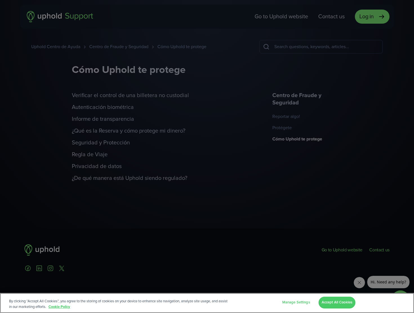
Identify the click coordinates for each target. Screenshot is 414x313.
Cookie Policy (59, 307)
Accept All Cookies (337, 302)
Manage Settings (296, 302)
